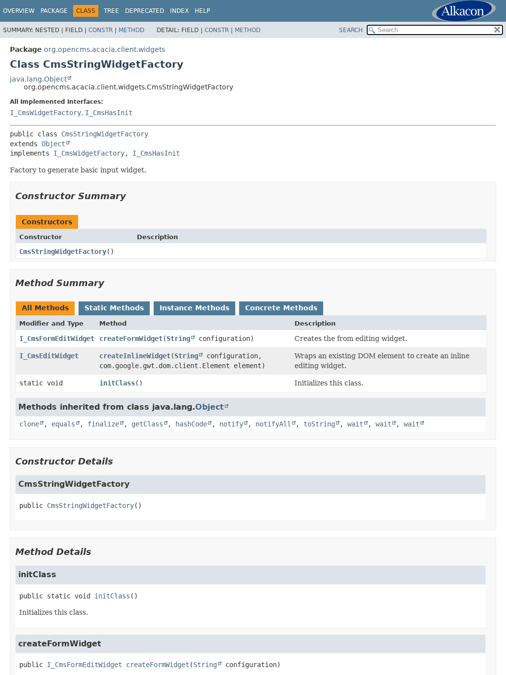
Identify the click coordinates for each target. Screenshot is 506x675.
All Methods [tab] (45, 308)
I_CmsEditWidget (49, 356)
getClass (147, 424)
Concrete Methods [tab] (281, 308)
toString (319, 424)
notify (231, 424)
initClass (117, 383)
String (178, 338)
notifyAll (273, 424)
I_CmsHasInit (108, 113)
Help (202, 10)
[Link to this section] (133, 196)
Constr (100, 30)
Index (179, 10)
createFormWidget (131, 338)
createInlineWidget (134, 356)
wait (355, 424)
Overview (19, 10)
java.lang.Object (38, 79)
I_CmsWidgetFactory (45, 113)
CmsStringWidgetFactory (104, 134)
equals (63, 424)
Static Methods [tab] (114, 308)
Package (54, 10)
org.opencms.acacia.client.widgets (104, 49)
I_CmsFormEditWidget (56, 338)
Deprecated (144, 10)
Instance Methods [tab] (194, 308)
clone (29, 424)
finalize (103, 424)
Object (53, 144)
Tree (111, 10)
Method (131, 30)
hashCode (191, 424)
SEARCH (351, 30)
